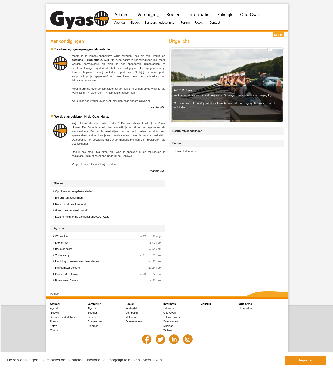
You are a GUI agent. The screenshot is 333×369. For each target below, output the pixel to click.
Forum (185, 23)
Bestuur (92, 312)
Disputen (93, 325)
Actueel (122, 14)
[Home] (79, 20)
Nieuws (135, 23)
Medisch (168, 325)
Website (168, 330)
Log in (278, 34)
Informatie (199, 14)
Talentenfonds (171, 317)
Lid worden (169, 308)
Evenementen (134, 321)
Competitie (132, 312)
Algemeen (93, 308)
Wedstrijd (131, 308)
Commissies (95, 321)
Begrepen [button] (306, 360)
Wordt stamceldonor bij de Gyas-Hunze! (82, 116)
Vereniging (148, 14)
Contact (215, 23)
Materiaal (131, 317)
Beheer (92, 317)
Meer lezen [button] (152, 360)
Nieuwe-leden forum (185, 151)
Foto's (199, 23)
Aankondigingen (67, 41)
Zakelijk (224, 14)
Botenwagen (170, 321)
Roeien (173, 14)
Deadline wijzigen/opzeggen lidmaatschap (83, 49)
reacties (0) (157, 107)
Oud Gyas (250, 14)
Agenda (119, 23)
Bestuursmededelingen (160, 23)
